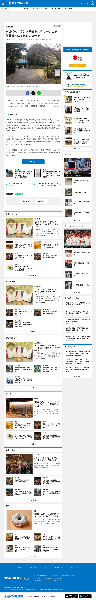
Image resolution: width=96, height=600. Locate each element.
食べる (26, 8)
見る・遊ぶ (36, 8)
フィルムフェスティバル (45, 39)
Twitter (86, 3)
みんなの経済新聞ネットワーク (13, 596)
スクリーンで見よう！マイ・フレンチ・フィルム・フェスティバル (46, 184)
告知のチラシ (13, 114)
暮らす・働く (56, 8)
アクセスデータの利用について (42, 578)
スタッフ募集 (57, 580)
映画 (37, 39)
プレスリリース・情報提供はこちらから (65, 575)
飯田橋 (8, 39)
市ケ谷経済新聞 (18, 3)
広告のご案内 (37, 580)
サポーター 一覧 (77, 65)
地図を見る (33, 162)
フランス (15, 39)
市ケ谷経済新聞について (41, 575)
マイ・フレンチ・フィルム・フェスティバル (18, 184)
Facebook (81, 3)
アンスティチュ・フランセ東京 (26, 39)
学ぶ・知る (68, 8)
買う (46, 8)
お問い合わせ (57, 578)
